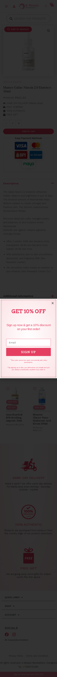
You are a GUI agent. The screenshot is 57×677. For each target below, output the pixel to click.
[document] (28, 338)
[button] (52, 303)
